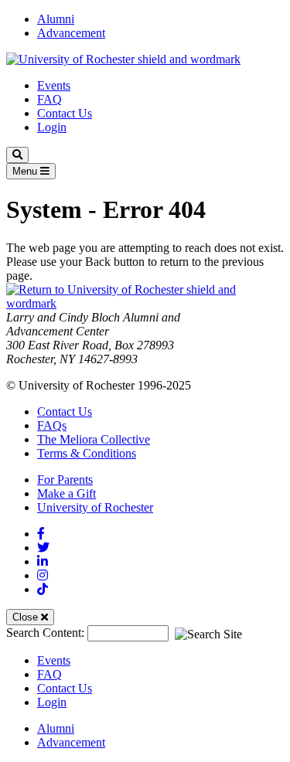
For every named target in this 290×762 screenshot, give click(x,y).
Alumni (55, 19)
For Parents (65, 479)
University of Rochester (95, 507)
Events (53, 85)
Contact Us (64, 113)
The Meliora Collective (93, 439)
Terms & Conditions (86, 453)
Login (52, 127)
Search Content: (46, 632)
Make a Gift (66, 493)
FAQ (49, 99)
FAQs (52, 425)
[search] (17, 155)
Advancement (71, 32)
